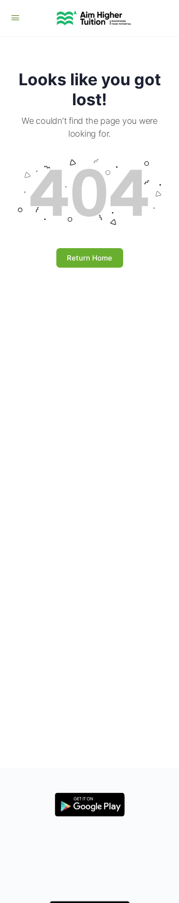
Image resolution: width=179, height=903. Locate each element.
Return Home (89, 257)
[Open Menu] (15, 17)
